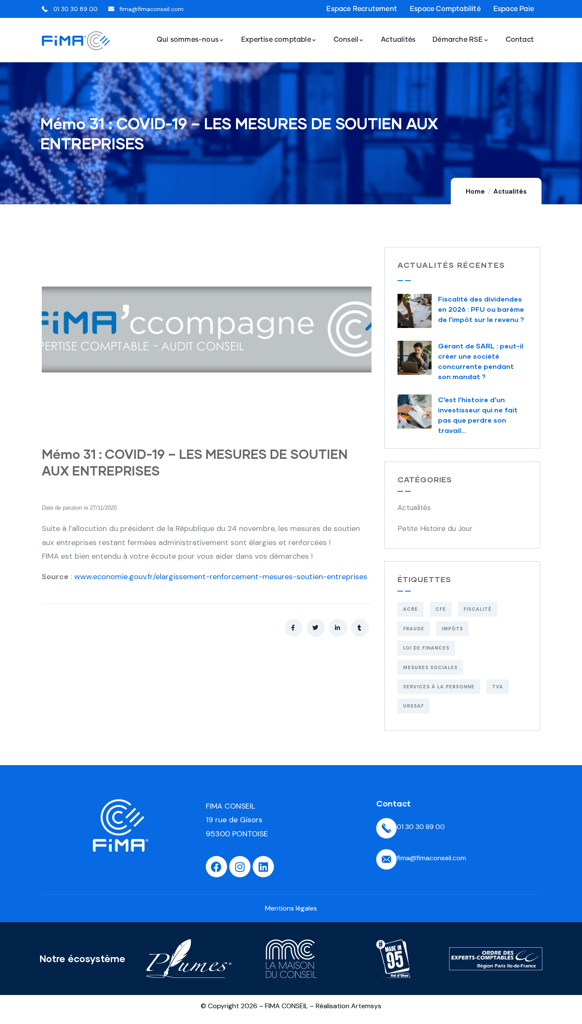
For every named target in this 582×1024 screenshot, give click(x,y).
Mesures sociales (430, 667)
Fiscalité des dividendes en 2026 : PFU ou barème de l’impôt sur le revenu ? (481, 309)
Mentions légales (291, 908)
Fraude (413, 629)
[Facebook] (216, 866)
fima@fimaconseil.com (431, 857)
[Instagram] (240, 866)
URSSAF (413, 706)
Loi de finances (426, 648)
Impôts (452, 629)
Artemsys (366, 1005)
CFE (440, 609)
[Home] (120, 825)
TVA (497, 687)
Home (475, 191)
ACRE (410, 609)
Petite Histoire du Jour (435, 528)
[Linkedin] (263, 866)
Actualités (510, 191)
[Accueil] (76, 40)
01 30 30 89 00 (421, 826)
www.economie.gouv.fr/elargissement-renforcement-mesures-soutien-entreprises (220, 576)
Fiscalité (478, 609)
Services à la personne (439, 687)
